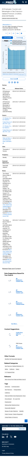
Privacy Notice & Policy (8, 453)
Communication (15, 386)
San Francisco (8, 389)
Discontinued (8, 399)
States (17, 369)
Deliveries (7, 386)
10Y (13, 33)
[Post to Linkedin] (18, 82)
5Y (9, 33)
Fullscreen (21, 74)
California (12, 369)
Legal (3, 450)
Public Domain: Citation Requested (13, 414)
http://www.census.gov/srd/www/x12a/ (7, 214)
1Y (6, 33)
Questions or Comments (8, 444)
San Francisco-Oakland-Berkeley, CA (14, 366)
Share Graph (13, 79)
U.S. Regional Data (9, 372)
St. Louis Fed (16, 399)
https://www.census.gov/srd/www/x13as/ (7, 261)
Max (18, 33)
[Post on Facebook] (12, 82)
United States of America (11, 417)
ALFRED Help (5, 446)
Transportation (17, 389)
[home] (9, 2)
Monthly (21, 411)
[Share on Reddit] (15, 82)
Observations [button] (6, 24)
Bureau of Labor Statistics (11, 411)
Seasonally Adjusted (10, 408)
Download (19, 37)
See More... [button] (14, 324)
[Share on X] (9, 82)
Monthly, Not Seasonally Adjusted (13, 359)
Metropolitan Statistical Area (12, 405)
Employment (8, 402)
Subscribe (22, 429)
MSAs (6, 369)
